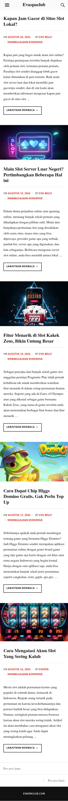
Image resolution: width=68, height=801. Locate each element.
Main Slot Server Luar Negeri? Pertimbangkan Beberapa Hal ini (33, 174)
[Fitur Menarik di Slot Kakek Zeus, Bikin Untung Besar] (34, 325)
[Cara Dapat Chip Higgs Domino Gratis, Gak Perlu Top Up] (34, 480)
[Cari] (59, 5)
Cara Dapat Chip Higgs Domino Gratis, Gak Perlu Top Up (33, 496)
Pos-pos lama (11, 768)
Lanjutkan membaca (24, 112)
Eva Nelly (45, 37)
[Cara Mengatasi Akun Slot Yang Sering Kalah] (34, 640)
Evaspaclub (34, 4)
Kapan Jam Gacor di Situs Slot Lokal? (33, 21)
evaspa (44, 669)
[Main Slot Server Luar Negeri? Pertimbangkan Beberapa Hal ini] (34, 158)
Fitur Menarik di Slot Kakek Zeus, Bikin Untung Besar (31, 338)
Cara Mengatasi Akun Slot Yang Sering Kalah (29, 653)
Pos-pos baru (56, 780)
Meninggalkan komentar (25, 42)
